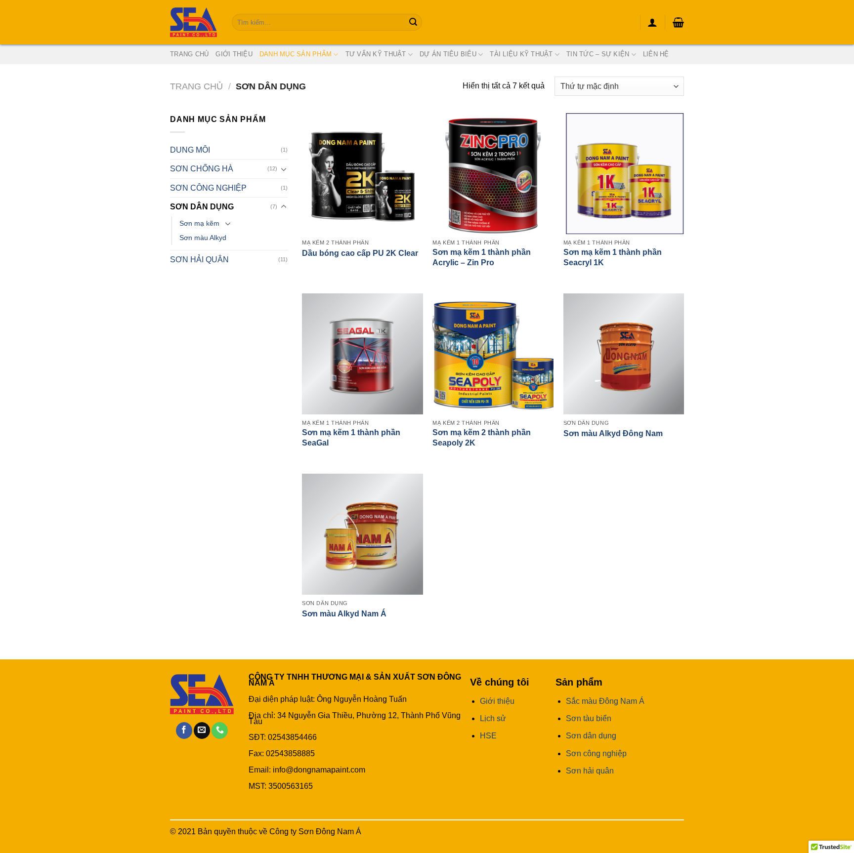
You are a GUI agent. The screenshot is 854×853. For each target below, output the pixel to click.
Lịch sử (493, 718)
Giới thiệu (234, 54)
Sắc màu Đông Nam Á (605, 701)
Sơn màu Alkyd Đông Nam (613, 433)
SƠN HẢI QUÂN (199, 259)
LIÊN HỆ (656, 54)
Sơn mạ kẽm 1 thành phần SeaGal (351, 437)
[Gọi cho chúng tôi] (220, 730)
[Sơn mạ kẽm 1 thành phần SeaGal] (362, 353)
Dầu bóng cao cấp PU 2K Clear (360, 253)
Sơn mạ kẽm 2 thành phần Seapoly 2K (481, 437)
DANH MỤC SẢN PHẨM (295, 54)
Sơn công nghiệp (596, 753)
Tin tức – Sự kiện (597, 54)
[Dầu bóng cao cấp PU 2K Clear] (362, 173)
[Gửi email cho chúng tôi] (202, 730)
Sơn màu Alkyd (202, 238)
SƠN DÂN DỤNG (202, 207)
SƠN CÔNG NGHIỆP (208, 188)
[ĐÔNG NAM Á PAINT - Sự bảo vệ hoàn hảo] (193, 22)
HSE (488, 735)
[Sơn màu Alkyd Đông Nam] (623, 353)
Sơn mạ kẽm (199, 223)
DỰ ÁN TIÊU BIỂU (448, 54)
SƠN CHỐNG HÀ (201, 168)
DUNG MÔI (190, 150)
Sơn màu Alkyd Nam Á (344, 613)
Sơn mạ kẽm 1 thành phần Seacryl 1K (612, 257)
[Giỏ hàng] (678, 22)
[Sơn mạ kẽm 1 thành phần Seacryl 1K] (623, 173)
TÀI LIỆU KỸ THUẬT (521, 54)
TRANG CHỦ (189, 54)
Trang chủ (196, 86)
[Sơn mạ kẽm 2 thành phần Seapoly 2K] (493, 353)
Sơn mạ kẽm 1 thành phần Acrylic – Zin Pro (481, 257)
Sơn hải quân (590, 771)
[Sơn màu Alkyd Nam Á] (362, 534)
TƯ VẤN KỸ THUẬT (375, 54)
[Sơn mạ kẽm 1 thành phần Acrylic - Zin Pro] (493, 173)
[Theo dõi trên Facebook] (184, 730)
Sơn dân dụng (591, 735)
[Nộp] (413, 22)
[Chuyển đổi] (284, 169)
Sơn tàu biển (588, 718)
